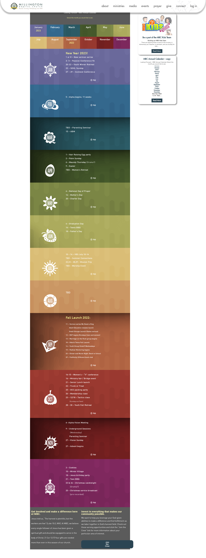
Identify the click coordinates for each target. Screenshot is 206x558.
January (156, 66)
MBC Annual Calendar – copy (156, 59)
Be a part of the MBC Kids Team (157, 37)
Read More (157, 51)
